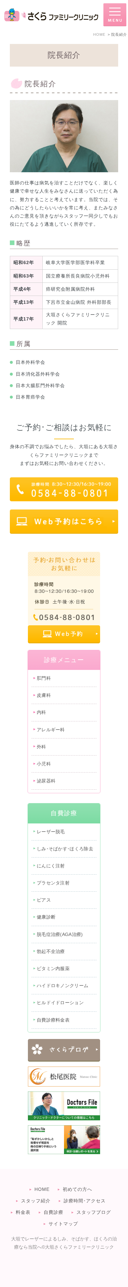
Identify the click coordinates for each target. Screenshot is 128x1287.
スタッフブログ (93, 1212)
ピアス (44, 900)
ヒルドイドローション (60, 1002)
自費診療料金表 (53, 1020)
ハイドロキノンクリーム (62, 985)
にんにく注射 (51, 865)
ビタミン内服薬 (53, 968)
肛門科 (44, 678)
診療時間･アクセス (85, 1200)
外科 (41, 746)
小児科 (44, 763)
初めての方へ (77, 1189)
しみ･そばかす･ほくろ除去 (65, 848)
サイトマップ (63, 1223)
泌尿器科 (46, 780)
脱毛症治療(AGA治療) (60, 934)
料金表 (23, 1212)
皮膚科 (44, 695)
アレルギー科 (51, 729)
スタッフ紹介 (36, 1200)
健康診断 (46, 917)
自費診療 (53, 1212)
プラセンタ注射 (53, 882)
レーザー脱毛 (51, 831)
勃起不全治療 (51, 951)
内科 (41, 712)
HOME (42, 1189)
